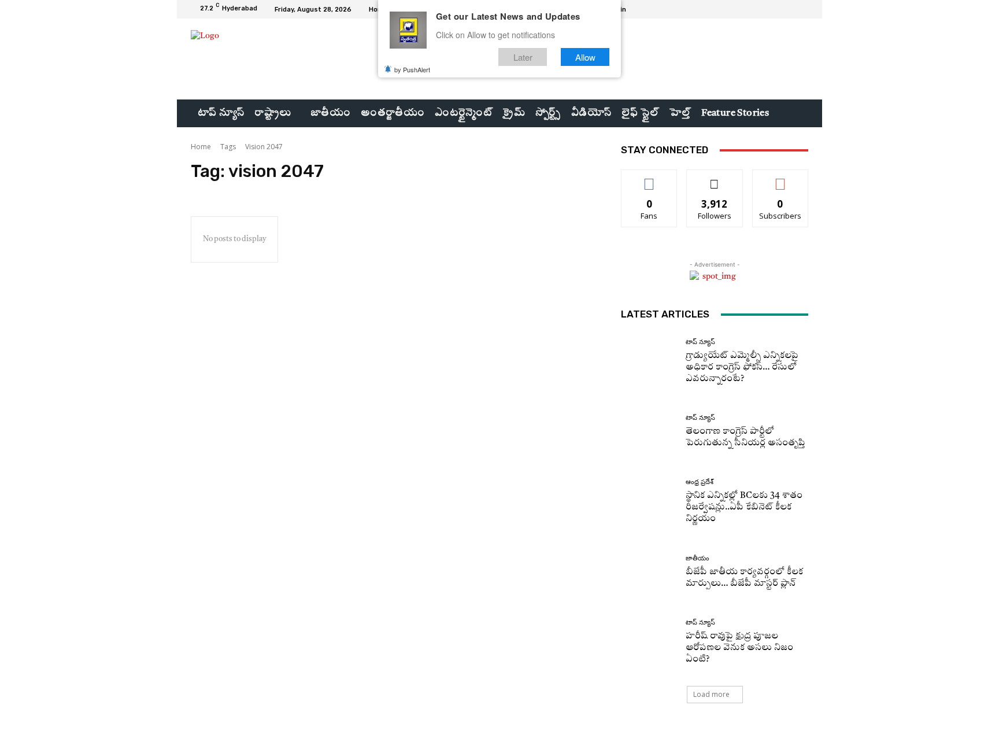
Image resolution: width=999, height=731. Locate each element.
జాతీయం (697, 558)
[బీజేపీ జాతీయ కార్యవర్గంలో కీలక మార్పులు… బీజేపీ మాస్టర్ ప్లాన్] (649, 572)
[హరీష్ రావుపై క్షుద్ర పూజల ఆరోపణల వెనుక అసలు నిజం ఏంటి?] (649, 642)
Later (522, 57)
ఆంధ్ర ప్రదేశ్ (699, 482)
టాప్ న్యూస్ (700, 342)
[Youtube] (801, 9)
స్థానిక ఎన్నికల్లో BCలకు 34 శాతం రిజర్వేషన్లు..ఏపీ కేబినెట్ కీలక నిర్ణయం (744, 507)
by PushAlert (412, 69)
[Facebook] (760, 9)
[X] (787, 9)
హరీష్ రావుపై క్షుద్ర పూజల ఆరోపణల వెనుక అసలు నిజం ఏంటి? (739, 648)
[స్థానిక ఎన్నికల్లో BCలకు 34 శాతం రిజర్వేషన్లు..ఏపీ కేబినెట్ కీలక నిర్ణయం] (649, 502)
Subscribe (780, 178)
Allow (585, 57)
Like (649, 178)
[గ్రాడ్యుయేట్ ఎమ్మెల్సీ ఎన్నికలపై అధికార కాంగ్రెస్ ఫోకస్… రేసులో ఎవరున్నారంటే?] (649, 362)
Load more (711, 694)
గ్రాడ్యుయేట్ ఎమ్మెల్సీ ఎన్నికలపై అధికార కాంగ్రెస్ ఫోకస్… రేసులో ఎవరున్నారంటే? (742, 367)
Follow (714, 178)
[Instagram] (773, 9)
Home (201, 147)
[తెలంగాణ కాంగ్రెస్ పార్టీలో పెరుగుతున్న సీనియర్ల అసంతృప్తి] (649, 432)
